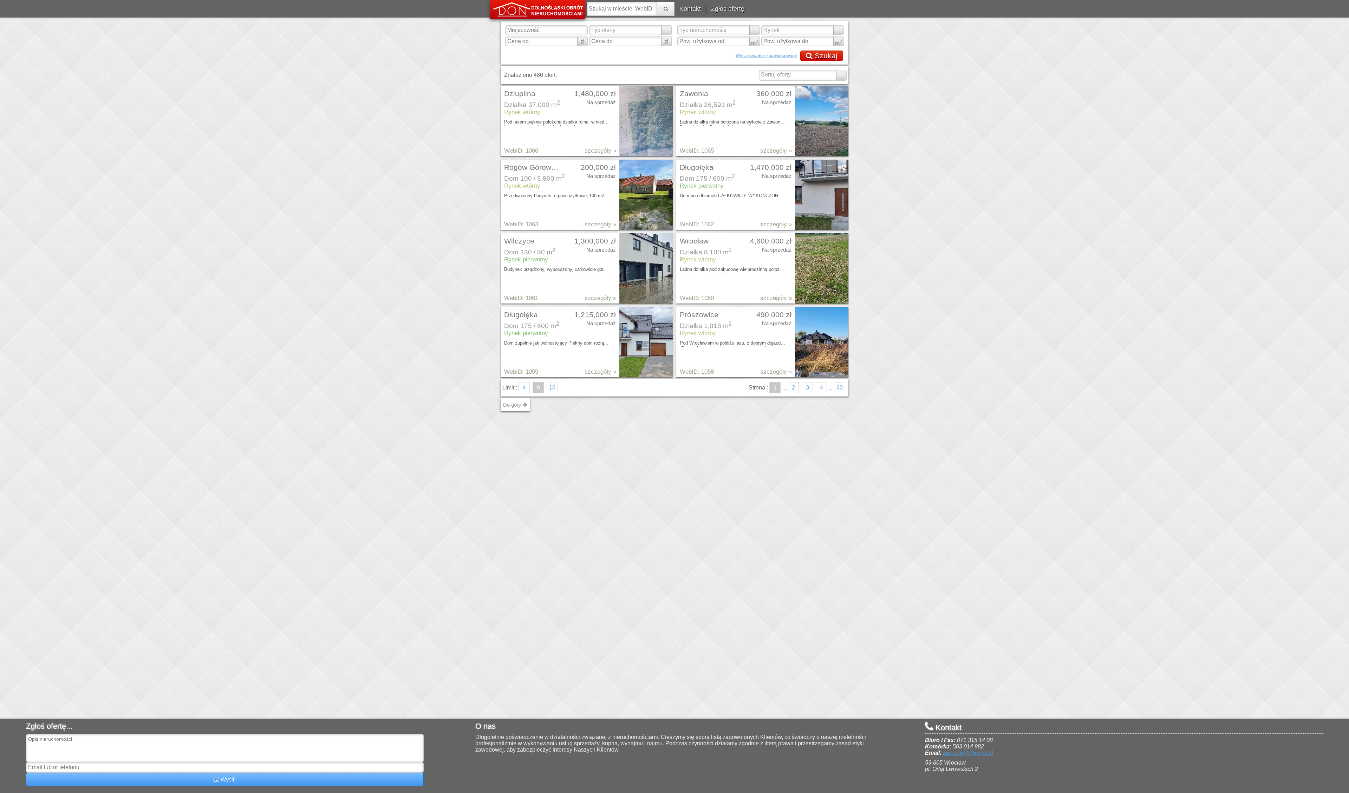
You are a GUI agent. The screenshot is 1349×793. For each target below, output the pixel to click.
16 (552, 388)
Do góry (513, 405)
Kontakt (690, 8)
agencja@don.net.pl (968, 753)
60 (839, 388)
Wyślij (227, 779)
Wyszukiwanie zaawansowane (766, 55)
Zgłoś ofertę (727, 8)
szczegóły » (600, 150)
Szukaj (825, 56)
